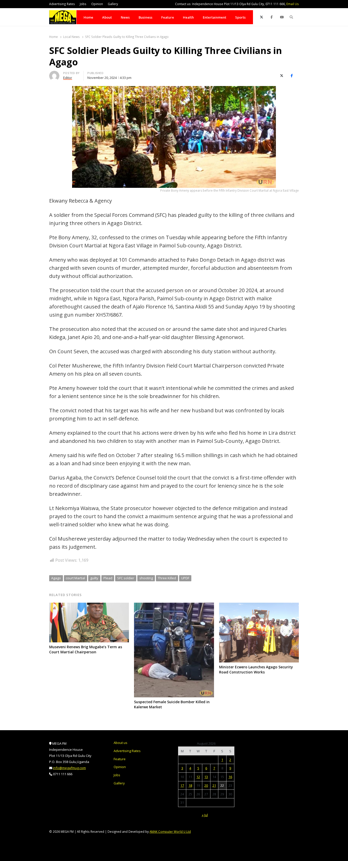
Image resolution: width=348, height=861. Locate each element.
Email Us (292, 4)
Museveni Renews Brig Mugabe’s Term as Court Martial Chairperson (85, 649)
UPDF (185, 578)
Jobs (83, 4)
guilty (94, 578)
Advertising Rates (62, 4)
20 (206, 785)
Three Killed (167, 578)
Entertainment (214, 17)
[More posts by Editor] (54, 74)
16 (230, 776)
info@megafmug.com (69, 768)
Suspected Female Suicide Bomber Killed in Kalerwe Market (172, 704)
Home (88, 17)
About (107, 17)
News (125, 17)
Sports (240, 17)
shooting (146, 578)
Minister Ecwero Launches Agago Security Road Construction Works (256, 669)
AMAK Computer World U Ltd (170, 831)
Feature (167, 17)
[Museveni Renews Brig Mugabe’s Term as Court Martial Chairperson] (89, 605)
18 (190, 785)
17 (182, 785)
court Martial (75, 578)
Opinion (97, 4)
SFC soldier (125, 578)
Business (145, 17)
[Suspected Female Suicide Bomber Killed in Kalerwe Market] (174, 605)
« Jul (205, 815)
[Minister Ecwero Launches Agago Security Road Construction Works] (259, 605)
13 (206, 776)
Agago (56, 578)
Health (188, 17)
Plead (107, 578)
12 (198, 776)
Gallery (113, 4)
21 (214, 785)
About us (120, 742)
